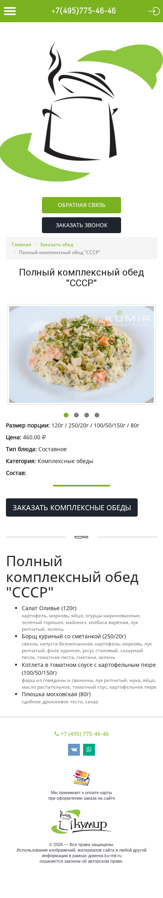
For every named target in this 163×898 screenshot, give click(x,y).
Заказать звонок (82, 225)
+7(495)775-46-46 (83, 11)
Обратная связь (82, 205)
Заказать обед (56, 244)
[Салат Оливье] (81, 354)
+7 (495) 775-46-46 (85, 733)
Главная (21, 244)
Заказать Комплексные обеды (72, 507)
